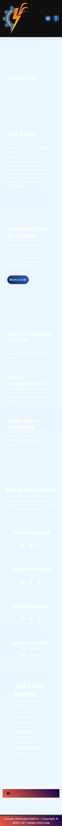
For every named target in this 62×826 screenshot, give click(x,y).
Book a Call (18, 280)
